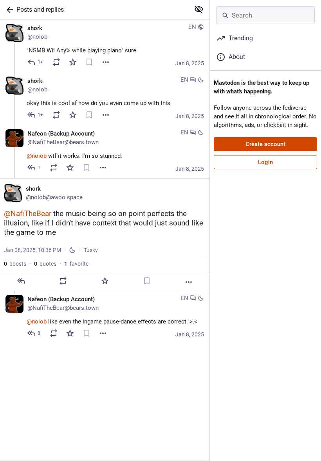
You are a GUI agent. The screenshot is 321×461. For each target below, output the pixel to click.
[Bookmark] (89, 62)
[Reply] (21, 281)
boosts (15, 264)
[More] (105, 62)
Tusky (91, 250)
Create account (265, 144)
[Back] (8, 10)
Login (265, 162)
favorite (76, 264)
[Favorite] (73, 62)
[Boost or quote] (56, 62)
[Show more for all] (198, 9)
